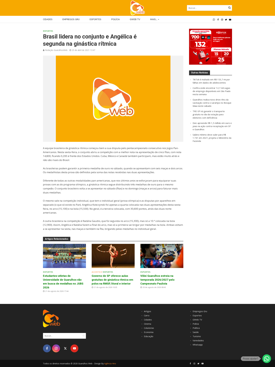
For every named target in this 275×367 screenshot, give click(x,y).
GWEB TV (135, 19)
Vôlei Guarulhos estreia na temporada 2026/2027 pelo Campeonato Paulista (157, 279)
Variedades (198, 340)
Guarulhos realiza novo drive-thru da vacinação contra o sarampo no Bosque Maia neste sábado (212, 102)
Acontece (97, 272)
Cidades (47, 19)
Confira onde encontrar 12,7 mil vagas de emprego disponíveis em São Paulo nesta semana (211, 91)
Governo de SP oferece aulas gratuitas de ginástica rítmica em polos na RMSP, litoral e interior (112, 279)
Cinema (147, 323)
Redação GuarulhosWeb (56, 50)
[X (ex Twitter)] (65, 348)
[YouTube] (74, 348)
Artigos (147, 311)
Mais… (153, 19)
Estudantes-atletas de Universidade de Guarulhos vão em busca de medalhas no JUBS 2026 (63, 281)
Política (196, 327)
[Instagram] (56, 348)
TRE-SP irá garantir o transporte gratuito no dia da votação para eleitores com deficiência (209, 114)
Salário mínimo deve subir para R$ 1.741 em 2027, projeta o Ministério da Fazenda (212, 137)
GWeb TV (197, 319)
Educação (148, 336)
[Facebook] (47, 348)
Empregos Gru (71, 19)
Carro (146, 315)
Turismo (197, 336)
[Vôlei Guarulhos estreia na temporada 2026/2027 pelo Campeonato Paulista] (161, 255)
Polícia (115, 19)
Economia (148, 332)
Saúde (196, 332)
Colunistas (149, 327)
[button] (266, 358)
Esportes (95, 19)
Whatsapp (198, 344)
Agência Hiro (110, 363)
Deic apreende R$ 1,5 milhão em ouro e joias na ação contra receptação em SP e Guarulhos (212, 126)
